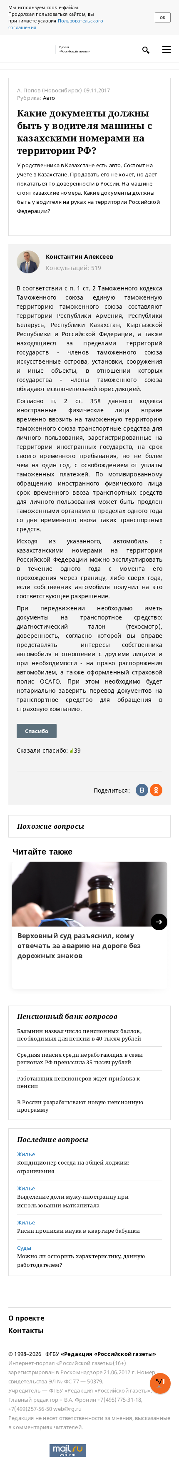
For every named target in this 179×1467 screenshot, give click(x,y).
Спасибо (36, 731)
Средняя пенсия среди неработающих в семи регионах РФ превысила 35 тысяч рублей (80, 1058)
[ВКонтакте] (142, 790)
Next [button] (159, 922)
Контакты (26, 1330)
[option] (89, 925)
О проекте (26, 1318)
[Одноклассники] (156, 790)
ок (162, 17)
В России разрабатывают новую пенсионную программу (80, 1105)
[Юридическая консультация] (29, 49)
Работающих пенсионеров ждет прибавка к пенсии (78, 1082)
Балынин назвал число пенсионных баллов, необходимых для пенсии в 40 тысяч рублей (79, 1034)
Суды (24, 1247)
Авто (49, 98)
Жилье (26, 1154)
